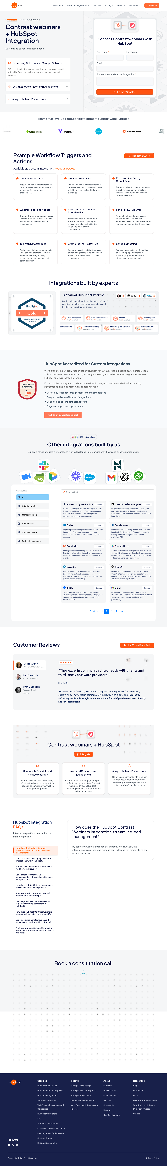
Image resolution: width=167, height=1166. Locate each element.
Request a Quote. (65, 168)
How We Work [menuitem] (110, 1090)
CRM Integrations (30, 506)
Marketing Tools (29, 515)
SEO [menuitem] (39, 1118)
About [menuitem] (120, 5)
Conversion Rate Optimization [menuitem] (51, 1128)
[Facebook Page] (9, 1144)
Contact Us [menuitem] (151, 5)
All (23, 497)
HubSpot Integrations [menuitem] (77, 5)
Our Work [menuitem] (97, 5)
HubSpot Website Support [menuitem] (83, 1090)
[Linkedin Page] (17, 1144)
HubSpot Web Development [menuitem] (50, 1090)
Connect (99, 504)
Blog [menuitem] (135, 1085)
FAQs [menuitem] (135, 1095)
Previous (93, 611)
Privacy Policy (152, 1158)
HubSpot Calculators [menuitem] (47, 1114)
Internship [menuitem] (138, 1090)
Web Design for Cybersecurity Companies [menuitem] (51, 1107)
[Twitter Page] (13, 1144)
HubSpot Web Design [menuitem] (47, 1085)
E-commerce (28, 523)
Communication (29, 532)
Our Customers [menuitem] (110, 1095)
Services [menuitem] (57, 5)
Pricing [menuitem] (108, 5)
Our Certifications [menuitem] (111, 1115)
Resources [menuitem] (133, 5)
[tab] (35, 850)
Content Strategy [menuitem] (45, 1138)
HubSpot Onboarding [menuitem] (47, 1143)
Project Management (31, 541)
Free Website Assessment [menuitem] (145, 1100)
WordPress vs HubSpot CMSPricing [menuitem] (84, 1107)
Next (123, 611)
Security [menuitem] (107, 1100)
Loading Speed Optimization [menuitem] (50, 1133)
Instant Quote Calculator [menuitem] (82, 1100)
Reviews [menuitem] (107, 1110)
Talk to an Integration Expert (63, 415)
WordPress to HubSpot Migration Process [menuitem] (144, 1107)
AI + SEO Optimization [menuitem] (47, 1123)
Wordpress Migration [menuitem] (47, 1100)
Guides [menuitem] (136, 1114)
